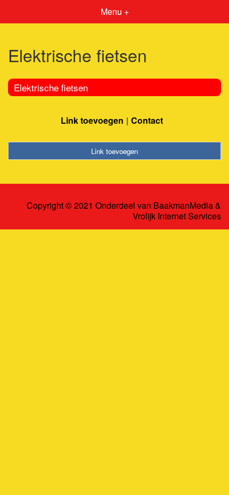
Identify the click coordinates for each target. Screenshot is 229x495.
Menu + (115, 11)
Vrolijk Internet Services (177, 216)
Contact (147, 120)
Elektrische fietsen (51, 87)
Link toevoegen (92, 120)
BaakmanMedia (183, 205)
